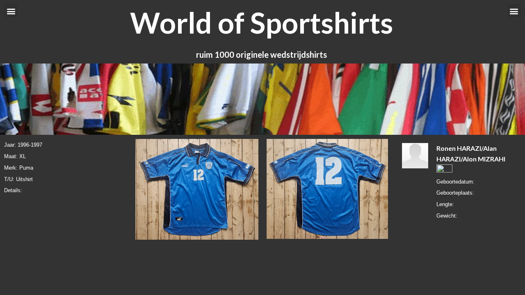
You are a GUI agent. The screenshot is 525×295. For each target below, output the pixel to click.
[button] (11, 11)
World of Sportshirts (261, 22)
